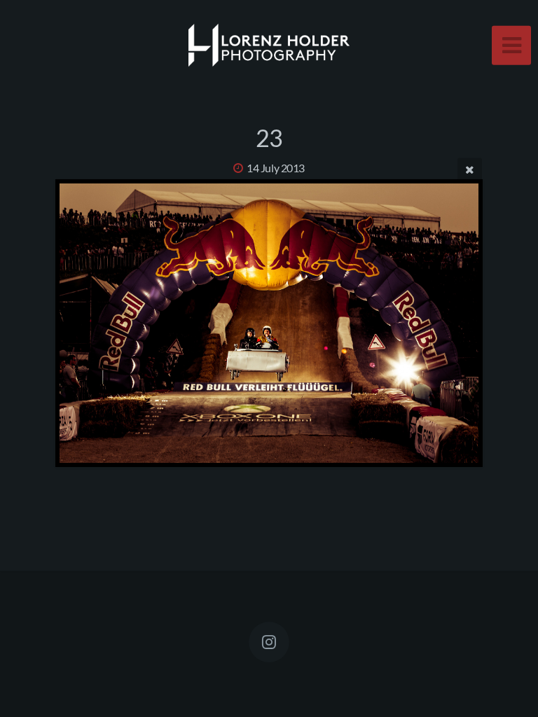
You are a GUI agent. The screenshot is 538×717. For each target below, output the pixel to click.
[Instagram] (269, 642)
